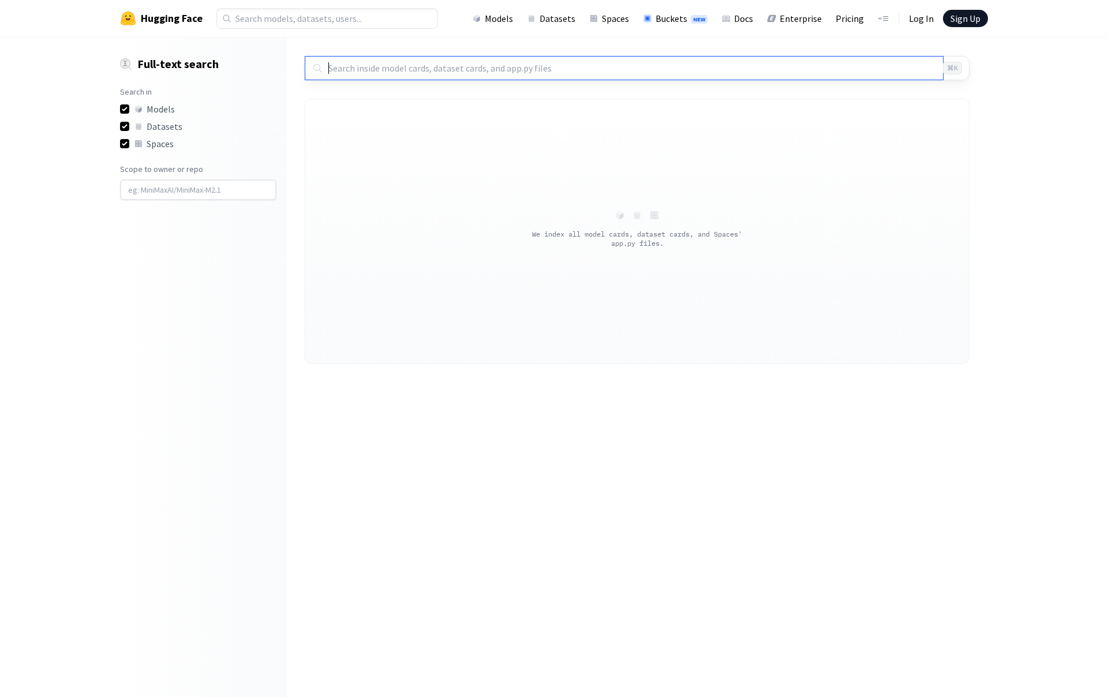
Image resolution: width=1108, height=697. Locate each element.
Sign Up (965, 18)
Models (499, 18)
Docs (743, 18)
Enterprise (801, 18)
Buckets (680, 18)
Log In (921, 18)
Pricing (850, 18)
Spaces (615, 18)
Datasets (557, 18)
